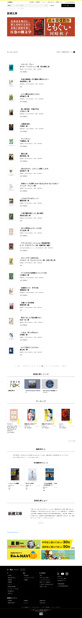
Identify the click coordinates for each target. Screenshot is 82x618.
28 (37, 366)
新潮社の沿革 (42, 600)
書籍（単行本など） (12, 577)
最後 (63, 366)
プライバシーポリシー (36, 607)
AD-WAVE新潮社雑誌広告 (63, 586)
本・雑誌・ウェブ (69, 5)
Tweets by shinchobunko (12, 532)
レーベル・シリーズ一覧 (16, 8)
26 (32, 366)
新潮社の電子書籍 (11, 586)
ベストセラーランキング (45, 579)
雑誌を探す (26, 575)
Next (74, 27)
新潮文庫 (10, 579)
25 (30, 366)
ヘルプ (52, 607)
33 (49, 366)
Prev (8, 27)
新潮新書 (10, 582)
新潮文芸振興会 (61, 583)
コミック (10, 584)
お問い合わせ (51, 2)
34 (52, 366)
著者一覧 (10, 593)
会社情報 (32, 2)
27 (35, 366)
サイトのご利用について (26, 607)
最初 (18, 366)
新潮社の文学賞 (11, 602)
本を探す (10, 575)
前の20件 (25, 366)
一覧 (23, 569)
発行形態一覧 (11, 591)
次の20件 (56, 366)
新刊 (41, 575)
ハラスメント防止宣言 (45, 607)
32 (47, 366)
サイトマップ (58, 607)
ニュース (44, 2)
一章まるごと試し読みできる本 (46, 584)
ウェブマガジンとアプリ (29, 577)
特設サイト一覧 (43, 586)
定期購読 (26, 579)
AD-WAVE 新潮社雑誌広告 (70, 2)
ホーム (8, 8)
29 (39, 366)
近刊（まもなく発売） (44, 577)
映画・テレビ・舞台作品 (45, 582)
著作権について (59, 2)
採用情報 (38, 2)
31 (44, 366)
